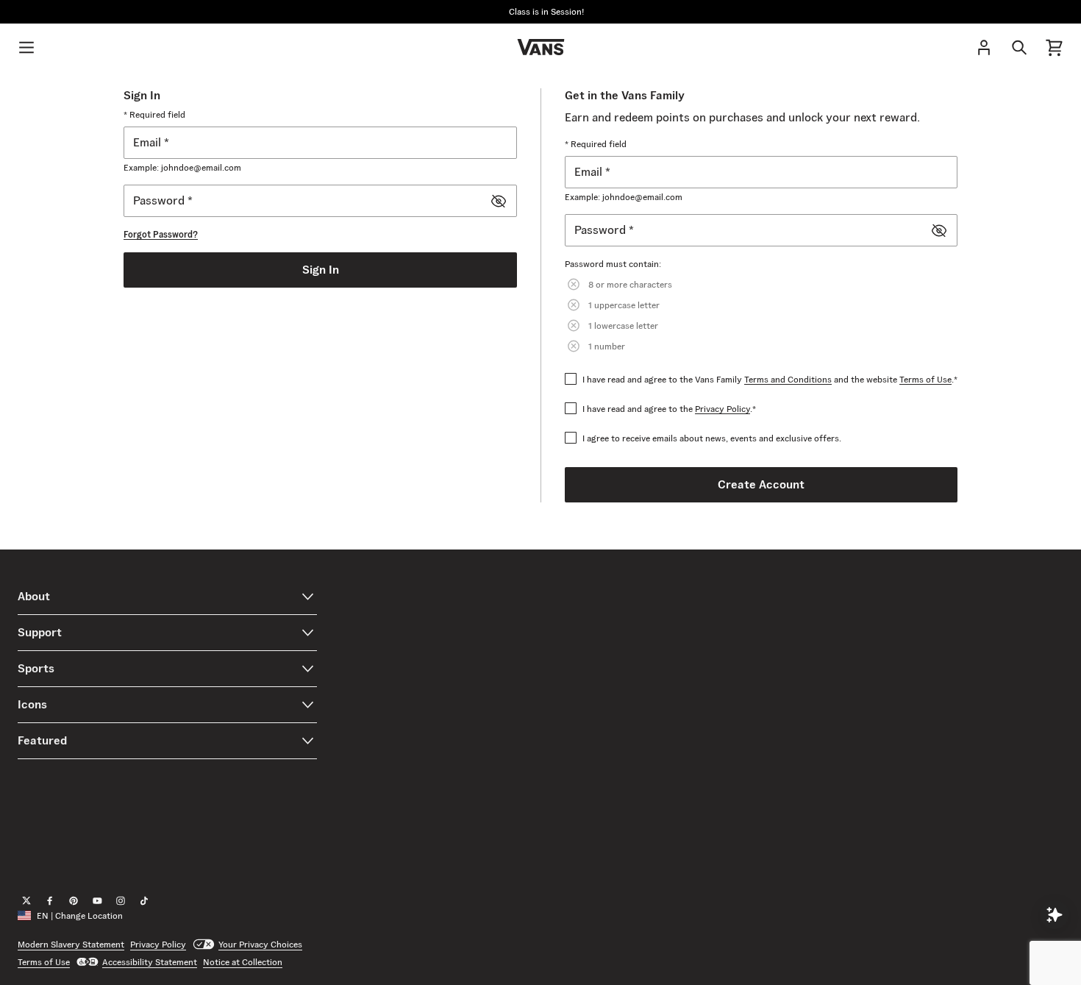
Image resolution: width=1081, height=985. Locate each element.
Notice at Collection (242, 961)
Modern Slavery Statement (71, 944)
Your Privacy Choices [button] (260, 944)
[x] (26, 901)
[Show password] (498, 201)
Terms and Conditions (788, 379)
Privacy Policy (722, 408)
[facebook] (50, 901)
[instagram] (120, 901)
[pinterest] (73, 901)
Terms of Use (925, 379)
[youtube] (97, 901)
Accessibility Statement (149, 961)
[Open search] (1019, 47)
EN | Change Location (80, 915)
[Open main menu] (26, 47)
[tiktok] (144, 901)
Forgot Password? (161, 234)
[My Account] (984, 47)
